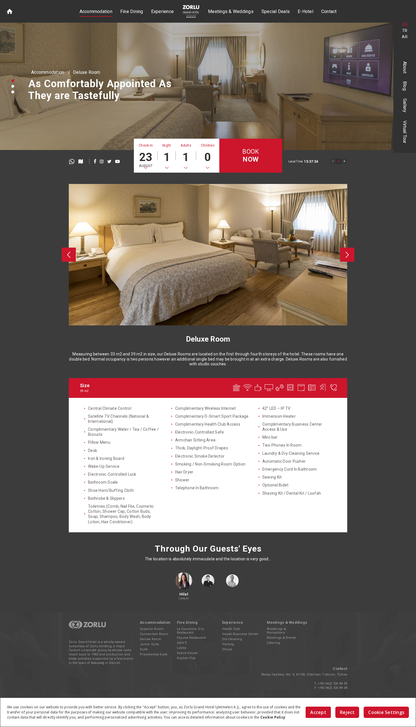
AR (405, 37)
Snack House (187, 653)
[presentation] (69, 255)
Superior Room (152, 629)
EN (404, 24)
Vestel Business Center (240, 634)
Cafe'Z (182, 643)
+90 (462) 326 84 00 (332, 683)
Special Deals (275, 11)
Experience (162, 11)
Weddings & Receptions (276, 630)
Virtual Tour (405, 132)
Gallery (405, 105)
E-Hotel (305, 11)
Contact (329, 11)
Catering (273, 643)
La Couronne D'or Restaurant (190, 630)
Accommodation (96, 11)
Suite (144, 649)
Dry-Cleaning (232, 639)
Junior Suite (149, 644)
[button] (12, 80)
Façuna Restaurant (191, 638)
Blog (405, 86)
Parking (228, 644)
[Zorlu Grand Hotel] (191, 11)
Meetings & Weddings (231, 11)
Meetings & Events (281, 638)
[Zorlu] (87, 628)
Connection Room (154, 634)
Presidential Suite (154, 654)
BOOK (250, 155)
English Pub (186, 658)
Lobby (181, 648)
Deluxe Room (86, 72)
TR (405, 30)
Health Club (231, 629)
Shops (227, 649)
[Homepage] (10, 11)
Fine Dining (131, 11)
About (405, 67)
